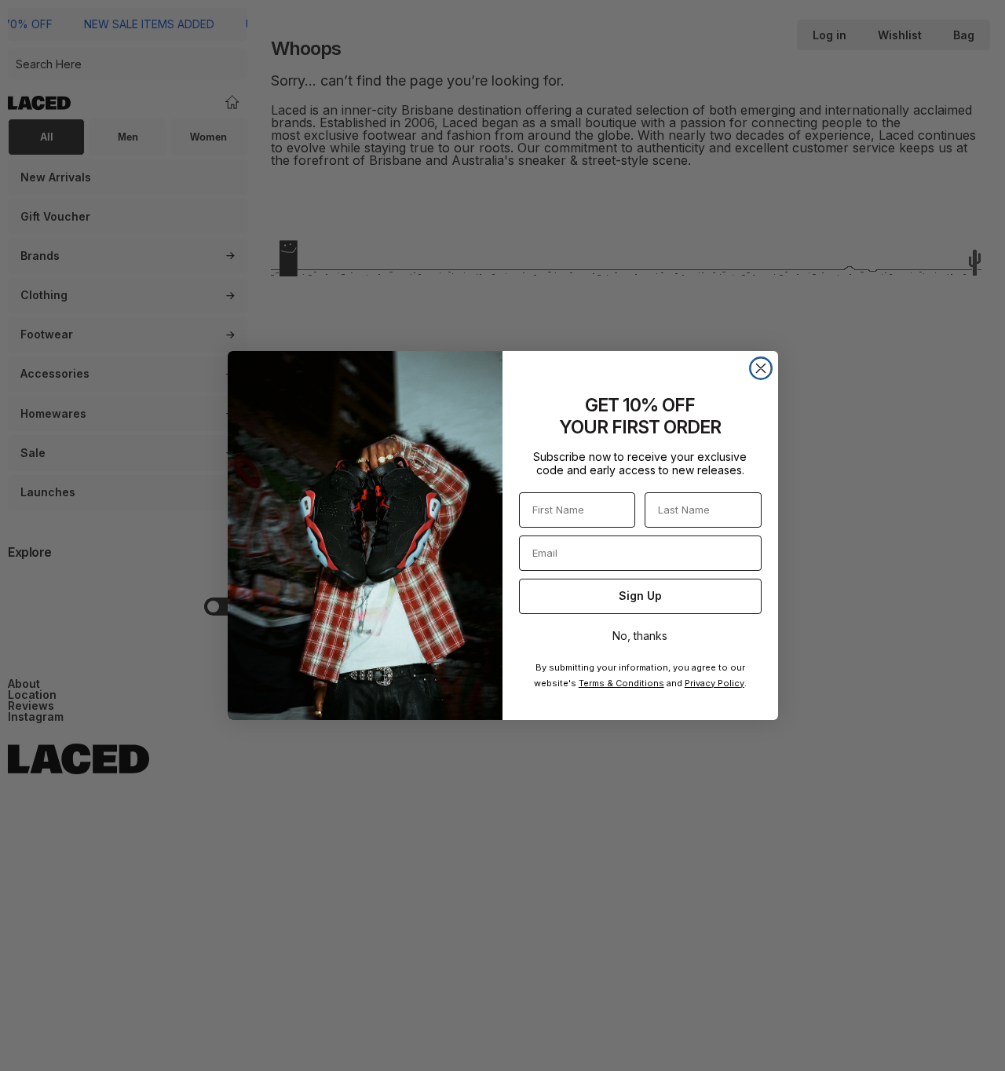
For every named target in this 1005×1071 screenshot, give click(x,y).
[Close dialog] (761, 368)
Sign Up (640, 595)
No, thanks (639, 635)
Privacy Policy (714, 683)
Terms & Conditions (621, 683)
